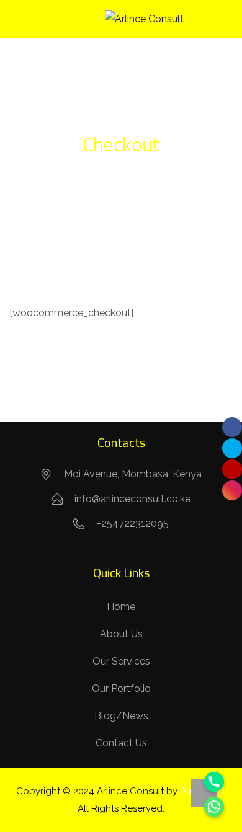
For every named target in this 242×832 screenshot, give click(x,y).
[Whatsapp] (214, 807)
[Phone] (214, 782)
